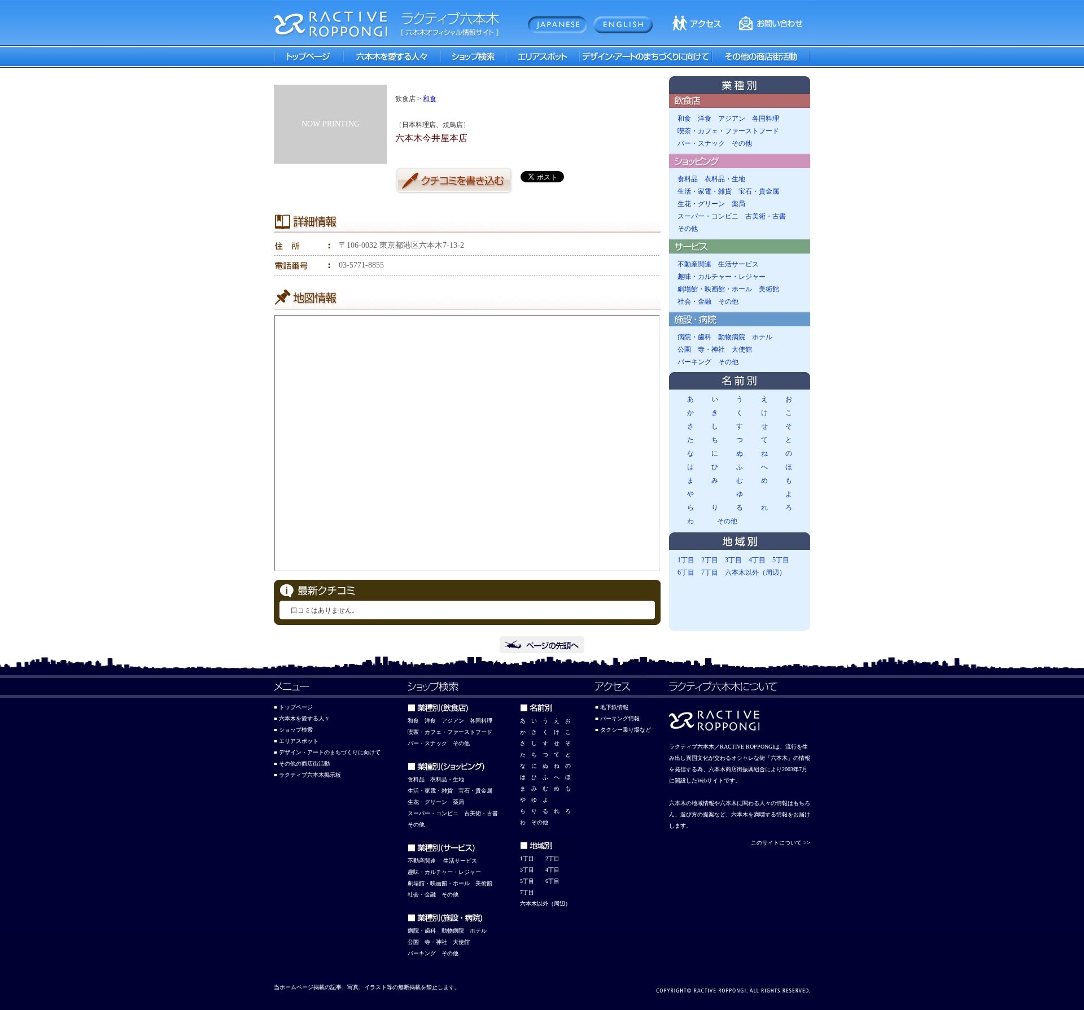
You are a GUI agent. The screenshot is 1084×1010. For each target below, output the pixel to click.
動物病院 (731, 337)
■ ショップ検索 (293, 730)
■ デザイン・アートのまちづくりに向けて (327, 752)
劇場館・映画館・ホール (715, 289)
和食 (429, 99)
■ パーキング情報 (617, 718)
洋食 (704, 119)
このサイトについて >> (780, 843)
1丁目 (686, 560)
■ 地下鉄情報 (611, 707)
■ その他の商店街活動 (302, 763)
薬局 (738, 204)
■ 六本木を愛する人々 (302, 718)
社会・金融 (694, 301)
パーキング (694, 362)
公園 (684, 349)
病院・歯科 (694, 337)
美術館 (769, 289)
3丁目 (733, 560)
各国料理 (765, 119)
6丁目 (686, 572)
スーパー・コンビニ (708, 216)
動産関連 (424, 861)
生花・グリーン (701, 204)
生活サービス (738, 264)
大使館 (742, 349)
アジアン (731, 119)
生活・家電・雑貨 (705, 191)
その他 (742, 143)
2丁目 (709, 560)
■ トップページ (293, 707)
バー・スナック (701, 143)
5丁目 (780, 560)
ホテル (762, 337)
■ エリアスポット (296, 741)
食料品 (688, 179)
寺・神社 (711, 349)
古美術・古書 (765, 216)
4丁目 (757, 560)
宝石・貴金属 (758, 191)
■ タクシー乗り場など (623, 730)
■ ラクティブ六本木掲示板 (307, 775)
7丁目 (709, 572)
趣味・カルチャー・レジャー (722, 277)
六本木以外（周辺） (755, 572)
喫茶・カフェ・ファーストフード (728, 131)
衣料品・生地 (725, 179)
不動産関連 (694, 264)
